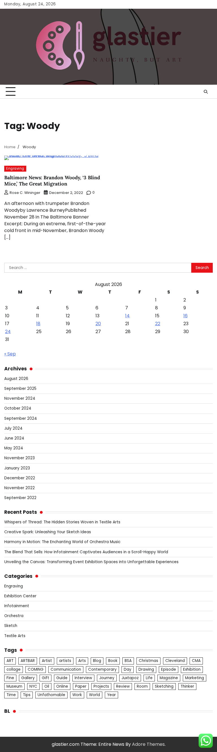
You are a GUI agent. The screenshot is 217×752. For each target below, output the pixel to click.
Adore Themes (148, 744)
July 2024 (13, 428)
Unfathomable (51, 695)
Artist (47, 660)
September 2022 (20, 497)
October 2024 (17, 408)
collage (13, 669)
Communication (66, 669)
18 (38, 323)
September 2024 (20, 418)
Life (149, 678)
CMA (196, 660)
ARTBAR (28, 660)
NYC (33, 686)
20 (98, 323)
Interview (83, 678)
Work (77, 695)
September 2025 (20, 388)
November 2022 (19, 488)
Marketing (194, 678)
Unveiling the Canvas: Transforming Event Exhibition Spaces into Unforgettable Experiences (91, 562)
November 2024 (19, 398)
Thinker (187, 686)
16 (185, 315)
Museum (14, 686)
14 (127, 315)
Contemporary (102, 669)
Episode (168, 669)
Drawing (146, 669)
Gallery (28, 678)
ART (10, 660)
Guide (62, 678)
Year (111, 695)
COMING (36, 669)
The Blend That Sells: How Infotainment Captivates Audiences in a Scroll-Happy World (86, 552)
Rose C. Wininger (25, 192)
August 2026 (16, 378)
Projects (101, 686)
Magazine (169, 678)
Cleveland (175, 660)
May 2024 (13, 448)
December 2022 (19, 478)
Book (113, 660)
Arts (82, 660)
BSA (128, 660)
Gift (45, 678)
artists (65, 660)
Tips (27, 695)
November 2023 (19, 458)
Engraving (15, 168)
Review (123, 686)
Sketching (164, 686)
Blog (97, 660)
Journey (106, 678)
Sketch (10, 625)
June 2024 (14, 438)
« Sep (10, 354)
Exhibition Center (20, 596)
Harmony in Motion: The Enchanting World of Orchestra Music (62, 542)
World (94, 695)
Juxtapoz (130, 678)
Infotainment (16, 606)
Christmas (148, 660)
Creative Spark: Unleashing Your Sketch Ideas (47, 532)
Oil (46, 686)
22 (157, 323)
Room (142, 686)
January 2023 (17, 468)
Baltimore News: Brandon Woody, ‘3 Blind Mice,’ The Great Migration (52, 180)
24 (8, 331)
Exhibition (192, 669)
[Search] (205, 92)
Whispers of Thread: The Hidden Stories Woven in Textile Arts (62, 522)
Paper (80, 686)
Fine (10, 678)
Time (11, 695)
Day (127, 669)
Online (62, 686)
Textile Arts (14, 636)
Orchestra (13, 615)
